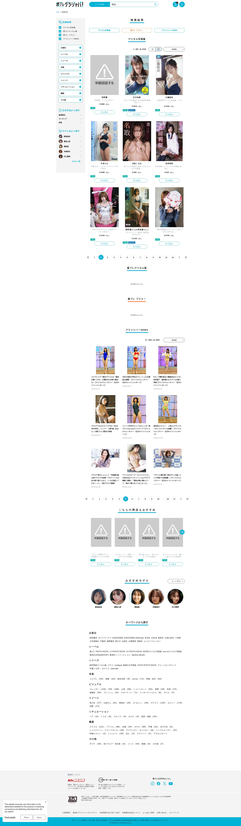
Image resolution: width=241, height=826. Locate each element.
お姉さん (111, 703)
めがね (138, 679)
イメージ (64, 80)
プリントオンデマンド (167, 665)
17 (174, 499)
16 (168, 499)
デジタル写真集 (69, 27)
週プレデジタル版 (70, 31)
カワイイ (159, 703)
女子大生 (167, 727)
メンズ (134, 744)
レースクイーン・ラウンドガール (107, 730)
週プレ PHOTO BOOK (99, 651)
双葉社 (140, 641)
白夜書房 (132, 641)
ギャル (170, 692)
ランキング (63, 119)
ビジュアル (65, 74)
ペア (95, 716)
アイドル (113, 727)
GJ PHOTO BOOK (134, 651)
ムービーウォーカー (152, 641)
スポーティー (130, 692)
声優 (153, 727)
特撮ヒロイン (98, 733)
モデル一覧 (76, 161)
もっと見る (176, 581)
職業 (62, 93)
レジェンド (116, 733)
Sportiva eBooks (138, 655)
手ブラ (96, 744)
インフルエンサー (167, 730)
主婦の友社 (169, 638)
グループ (120, 716)
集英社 (161, 638)
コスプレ (97, 679)
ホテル (134, 716)
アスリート (145, 733)
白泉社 (125, 641)
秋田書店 (93, 638)
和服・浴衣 (154, 679)
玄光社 (147, 638)
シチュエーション (68, 87)
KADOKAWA (117, 638)
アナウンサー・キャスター (140, 730)
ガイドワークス (104, 638)
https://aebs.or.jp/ (86, 800)
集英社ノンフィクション (120, 655)
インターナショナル (151, 692)
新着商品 (62, 115)
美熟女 (125, 703)
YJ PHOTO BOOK (117, 651)
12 (173, 257)
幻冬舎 (154, 638)
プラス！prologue (115, 665)
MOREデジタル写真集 (152, 651)
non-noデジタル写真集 (172, 651)
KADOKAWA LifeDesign (134, 638)
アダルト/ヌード (160, 733)
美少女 (96, 703)
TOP (57, 12)
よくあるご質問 (148, 812)
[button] (182, 532)
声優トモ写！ (95, 668)
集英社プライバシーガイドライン (85, 812)
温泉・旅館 (149, 716)
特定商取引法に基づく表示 (109, 812)
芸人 (131, 733)
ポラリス (105, 668)
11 (166, 257)
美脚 (160, 689)
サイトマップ (174, 812)
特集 (60, 122)
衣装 (62, 67)
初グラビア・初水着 (115, 744)
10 (160, 257)
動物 (147, 744)
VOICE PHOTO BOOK (147, 665)
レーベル (64, 54)
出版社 (63, 48)
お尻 (126, 689)
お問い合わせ (162, 812)
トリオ (107, 716)
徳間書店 (110, 641)
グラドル (97, 727)
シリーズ (64, 61)
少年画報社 (94, 641)
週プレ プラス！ (69, 35)
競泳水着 (124, 679)
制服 (110, 679)
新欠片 (118, 641)
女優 (127, 727)
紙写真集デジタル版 (98, 665)
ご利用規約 (66, 812)
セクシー (175, 703)
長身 (172, 689)
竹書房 (103, 641)
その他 (63, 100)
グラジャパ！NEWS (71, 39)
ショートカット (143, 689)
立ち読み (104, 112)
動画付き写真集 (129, 665)
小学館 (178, 638)
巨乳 (114, 689)
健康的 (96, 692)
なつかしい (141, 703)
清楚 (95, 706)
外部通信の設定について (131, 812)
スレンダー (98, 689)
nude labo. (114, 668)
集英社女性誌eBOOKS (99, 655)
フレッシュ (112, 692)
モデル (140, 727)
